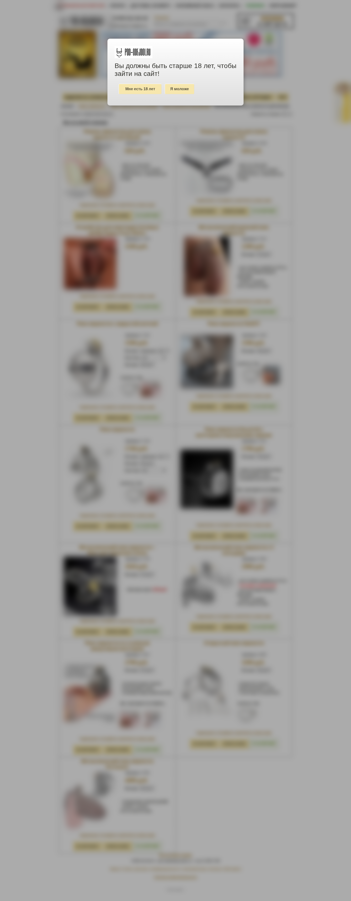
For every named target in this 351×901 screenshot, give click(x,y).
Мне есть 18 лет (140, 89)
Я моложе (179, 89)
